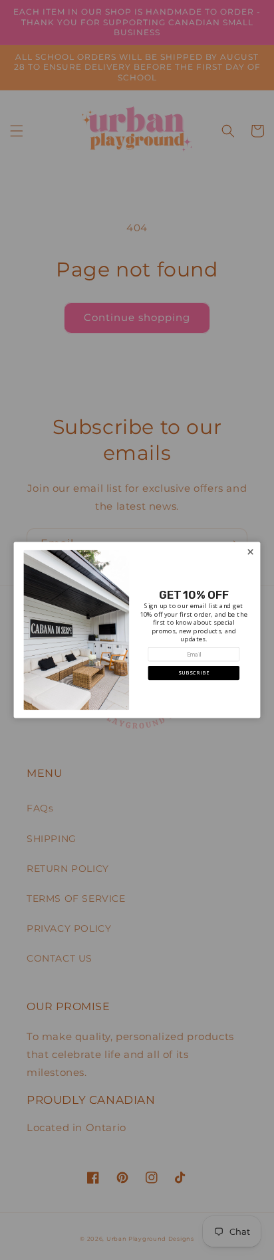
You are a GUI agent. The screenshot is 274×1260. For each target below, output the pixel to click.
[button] (193, 673)
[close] (250, 551)
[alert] (137, 630)
